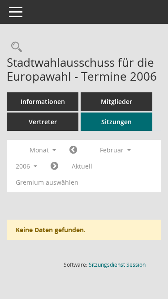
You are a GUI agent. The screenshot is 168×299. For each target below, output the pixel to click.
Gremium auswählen (47, 182)
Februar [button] (112, 150)
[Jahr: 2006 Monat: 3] (54, 166)
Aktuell (82, 166)
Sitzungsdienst (117, 265)
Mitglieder (116, 101)
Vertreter (43, 121)
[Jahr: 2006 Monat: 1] (73, 150)
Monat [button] (40, 150)
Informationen (43, 101)
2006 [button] (24, 166)
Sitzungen (116, 121)
